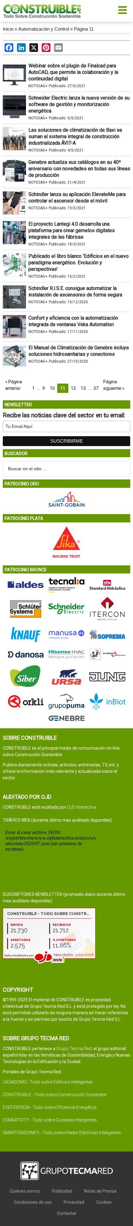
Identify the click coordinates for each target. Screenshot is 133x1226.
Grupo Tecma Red (74, 1048)
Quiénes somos (25, 1191)
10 (52, 388)
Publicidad (62, 1191)
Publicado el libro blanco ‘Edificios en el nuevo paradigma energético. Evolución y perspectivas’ (78, 262)
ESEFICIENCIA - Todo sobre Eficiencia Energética (50, 1107)
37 (95, 388)
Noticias (36, 86)
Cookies (104, 1202)
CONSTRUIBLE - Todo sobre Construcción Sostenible (54, 1094)
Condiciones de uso (33, 1202)
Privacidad (74, 1202)
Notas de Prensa (100, 1191)
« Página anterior (13, 385)
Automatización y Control (43, 29)
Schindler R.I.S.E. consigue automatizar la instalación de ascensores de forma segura (75, 291)
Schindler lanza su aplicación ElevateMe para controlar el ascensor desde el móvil (77, 197)
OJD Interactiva (81, 807)
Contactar (66, 1213)
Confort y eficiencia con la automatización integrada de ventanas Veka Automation (73, 321)
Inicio (8, 29)
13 (83, 388)
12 (73, 388)
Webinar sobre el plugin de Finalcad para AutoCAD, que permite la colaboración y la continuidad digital (73, 72)
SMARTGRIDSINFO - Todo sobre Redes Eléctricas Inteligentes (62, 1132)
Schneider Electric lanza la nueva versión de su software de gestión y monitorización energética (79, 104)
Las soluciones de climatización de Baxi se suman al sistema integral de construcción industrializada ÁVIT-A (75, 136)
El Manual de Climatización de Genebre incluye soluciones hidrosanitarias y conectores (78, 351)
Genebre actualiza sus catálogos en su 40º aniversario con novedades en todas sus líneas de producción (79, 168)
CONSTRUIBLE (42, 11)
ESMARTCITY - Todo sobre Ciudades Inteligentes (50, 1119)
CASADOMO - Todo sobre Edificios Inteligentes (48, 1081)
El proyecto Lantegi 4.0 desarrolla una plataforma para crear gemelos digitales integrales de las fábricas (71, 230)
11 (62, 388)
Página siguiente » (113, 385)
